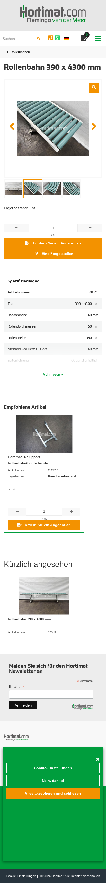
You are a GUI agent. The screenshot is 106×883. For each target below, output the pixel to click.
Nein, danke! (53, 781)
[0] (84, 39)
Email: (16, 686)
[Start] (53, 14)
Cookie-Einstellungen (53, 768)
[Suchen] (38, 38)
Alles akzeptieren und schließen (53, 793)
